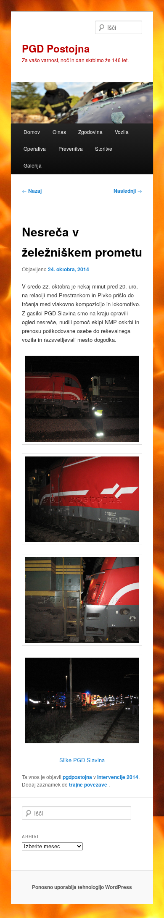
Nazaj (32, 190)
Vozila (122, 131)
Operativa (35, 148)
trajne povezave (88, 784)
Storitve (103, 148)
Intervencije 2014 (117, 777)
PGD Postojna (56, 48)
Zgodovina (90, 131)
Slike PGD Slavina (82, 760)
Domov (32, 131)
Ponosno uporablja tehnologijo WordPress (82, 887)
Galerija (33, 165)
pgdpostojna (77, 777)
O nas (59, 131)
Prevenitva (70, 148)
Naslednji (128, 190)
